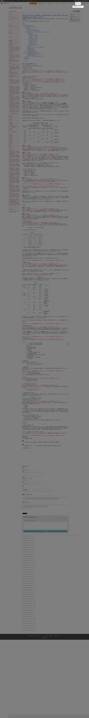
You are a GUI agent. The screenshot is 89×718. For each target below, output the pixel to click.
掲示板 (79, 3)
